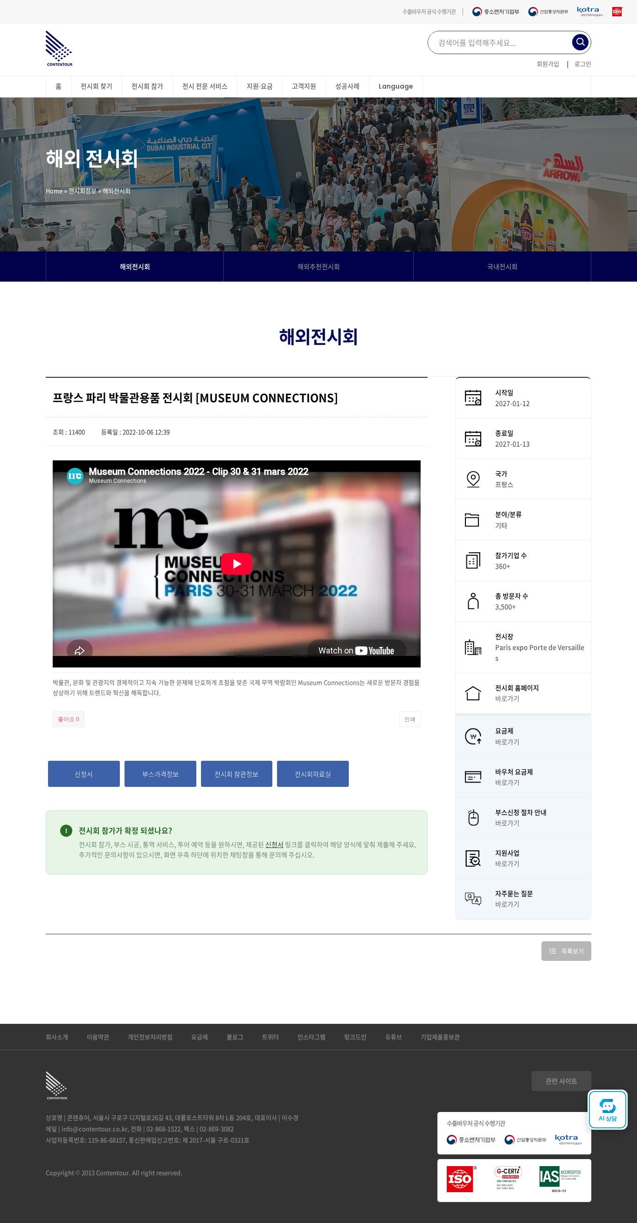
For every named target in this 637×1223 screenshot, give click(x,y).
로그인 (583, 63)
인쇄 (409, 719)
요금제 (199, 1036)
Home (54, 190)
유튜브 (393, 1036)
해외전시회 (135, 266)
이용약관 (98, 1036)
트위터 (270, 1036)
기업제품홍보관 (440, 1036)
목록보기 (572, 950)
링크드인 (355, 1036)
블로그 (235, 1036)
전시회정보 (83, 190)
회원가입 (548, 63)
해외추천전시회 (319, 266)
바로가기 (507, 698)
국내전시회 (502, 266)
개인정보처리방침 (150, 1036)
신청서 (274, 844)
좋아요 (68, 719)
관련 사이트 (561, 1080)
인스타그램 (311, 1036)
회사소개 (57, 1036)
